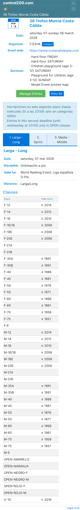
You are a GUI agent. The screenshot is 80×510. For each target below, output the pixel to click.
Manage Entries (30, 94)
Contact (47, 44)
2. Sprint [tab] (38, 139)
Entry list (56, 93)
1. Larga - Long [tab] (16, 139)
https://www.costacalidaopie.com (54, 50)
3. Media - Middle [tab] (62, 139)
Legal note (73, 508)
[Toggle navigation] (73, 3)
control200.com (18, 3)
